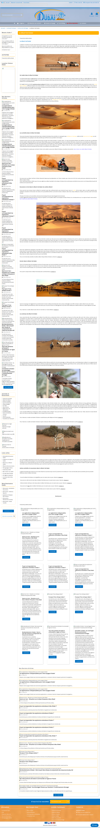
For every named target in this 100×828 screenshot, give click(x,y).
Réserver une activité (16, 2)
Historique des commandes (33, 814)
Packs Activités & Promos (7, 413)
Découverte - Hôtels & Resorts (8, 492)
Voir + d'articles (58, 795)
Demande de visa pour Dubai (8, 457)
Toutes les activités (7, 398)
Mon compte (30, 810)
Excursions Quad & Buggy (58, 819)
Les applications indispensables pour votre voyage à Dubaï (31, 513)
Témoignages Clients (8, 467)
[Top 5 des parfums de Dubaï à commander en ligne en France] (33, 777)
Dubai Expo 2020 (7, 469)
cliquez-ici (59, 256)
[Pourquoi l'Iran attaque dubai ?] (27, 751)
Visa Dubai (26, 2)
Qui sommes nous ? (6, 816)
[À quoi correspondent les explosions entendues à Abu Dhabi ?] (33, 734)
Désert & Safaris (7, 400)
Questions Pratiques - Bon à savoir (8, 495)
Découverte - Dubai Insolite (7, 502)
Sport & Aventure (7, 402)
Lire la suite (26, 525)
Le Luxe (4, 415)
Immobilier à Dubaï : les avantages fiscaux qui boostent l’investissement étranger (84, 632)
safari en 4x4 (80, 136)
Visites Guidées (6, 404)
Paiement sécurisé (6, 814)
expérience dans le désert (39, 84)
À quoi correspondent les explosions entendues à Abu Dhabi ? (58, 535)
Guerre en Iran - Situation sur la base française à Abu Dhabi (30, 537)
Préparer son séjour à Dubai (8, 460)
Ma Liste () (78, 2)
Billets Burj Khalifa (56, 817)
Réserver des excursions (8, 466)
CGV (3, 812)
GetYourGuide (28, 38)
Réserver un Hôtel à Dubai (7, 463)
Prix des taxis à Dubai (8, 473)
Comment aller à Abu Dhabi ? (8, 477)
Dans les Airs (6, 407)
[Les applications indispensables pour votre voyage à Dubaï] (33, 671)
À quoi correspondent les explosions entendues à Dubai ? (83, 534)
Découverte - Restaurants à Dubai (8, 499)
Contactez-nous (8, 511)
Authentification (31, 812)
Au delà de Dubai (6, 411)
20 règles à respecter (8, 475)
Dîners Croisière (6, 401)
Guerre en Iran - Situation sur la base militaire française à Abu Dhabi (32, 599)
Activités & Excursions (5, 394)
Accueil (8, 2)
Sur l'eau (5, 405)
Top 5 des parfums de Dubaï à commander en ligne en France (57, 631)
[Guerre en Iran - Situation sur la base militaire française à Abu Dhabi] (35, 742)
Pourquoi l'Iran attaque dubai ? (57, 597)
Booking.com (58, 496)
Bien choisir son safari (8, 471)
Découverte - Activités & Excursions (8, 489)
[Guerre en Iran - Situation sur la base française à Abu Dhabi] (33, 697)
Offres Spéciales (7, 417)
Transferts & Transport (8, 418)
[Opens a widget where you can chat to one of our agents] (94, 825)
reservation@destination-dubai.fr (85, 814)
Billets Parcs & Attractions (6, 409)
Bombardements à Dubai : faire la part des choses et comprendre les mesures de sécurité (31, 634)
